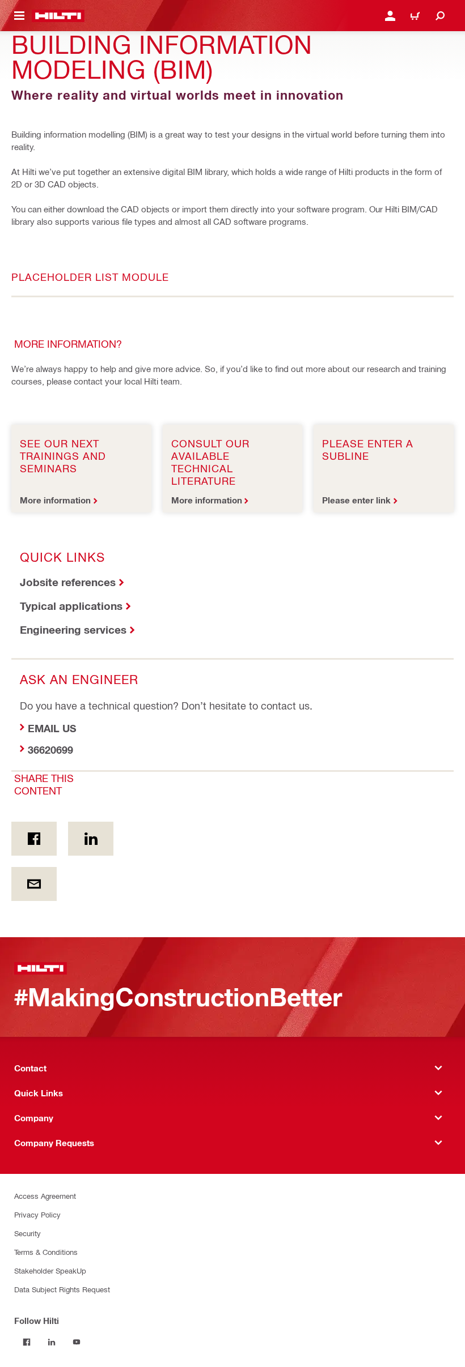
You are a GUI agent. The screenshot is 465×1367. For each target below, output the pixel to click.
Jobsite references (68, 581)
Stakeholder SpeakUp (50, 1270)
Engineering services (73, 629)
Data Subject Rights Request (62, 1289)
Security (27, 1233)
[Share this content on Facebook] (34, 839)
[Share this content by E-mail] (34, 884)
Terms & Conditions (46, 1252)
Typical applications (71, 605)
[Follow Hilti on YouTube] (76, 1342)
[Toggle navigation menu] (19, 15)
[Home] (58, 16)
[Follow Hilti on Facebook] (26, 1342)
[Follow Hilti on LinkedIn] (51, 1342)
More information (55, 500)
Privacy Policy (37, 1214)
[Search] (440, 15)
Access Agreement (45, 1195)
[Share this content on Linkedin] (90, 839)
